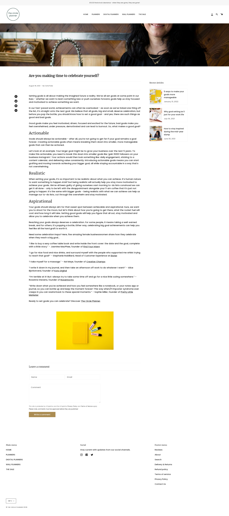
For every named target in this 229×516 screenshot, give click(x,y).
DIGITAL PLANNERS (14, 459)
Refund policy (161, 469)
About (158, 454)
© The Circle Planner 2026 (16, 507)
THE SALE (10, 469)
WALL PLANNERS (13, 464)
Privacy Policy (72, 406)
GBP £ (10, 501)
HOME (8, 449)
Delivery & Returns (163, 464)
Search (158, 459)
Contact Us (160, 484)
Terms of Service (87, 406)
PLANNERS (10, 454)
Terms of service (163, 474)
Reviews (158, 449)
